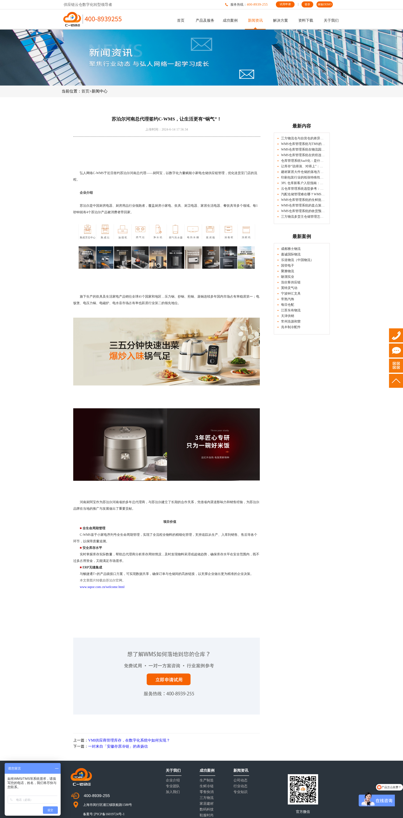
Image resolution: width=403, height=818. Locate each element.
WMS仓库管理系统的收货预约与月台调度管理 (303, 211)
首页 (180, 20)
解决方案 (280, 20)
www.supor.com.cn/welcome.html (102, 587)
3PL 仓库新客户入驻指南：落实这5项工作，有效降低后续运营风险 (303, 183)
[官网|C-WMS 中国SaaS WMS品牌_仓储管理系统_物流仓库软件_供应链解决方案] (92, 19)
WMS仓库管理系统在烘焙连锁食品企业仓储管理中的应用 (303, 155)
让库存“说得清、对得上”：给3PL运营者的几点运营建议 (303, 166)
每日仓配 (287, 304)
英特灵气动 (289, 288)
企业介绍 (173, 780)
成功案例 (230, 20)
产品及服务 (205, 20)
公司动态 (240, 780)
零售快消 (207, 792)
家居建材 (207, 803)
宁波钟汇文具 (291, 293)
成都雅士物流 (291, 249)
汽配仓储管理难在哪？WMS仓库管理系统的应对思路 (303, 194)
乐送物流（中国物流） (297, 260)
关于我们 (331, 20)
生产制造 (207, 780)
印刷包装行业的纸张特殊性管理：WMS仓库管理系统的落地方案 (303, 177)
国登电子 (287, 265)
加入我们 (173, 792)
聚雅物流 (287, 271)
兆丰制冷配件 (291, 327)
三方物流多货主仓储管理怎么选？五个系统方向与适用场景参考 (303, 216)
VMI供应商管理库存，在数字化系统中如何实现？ (129, 740)
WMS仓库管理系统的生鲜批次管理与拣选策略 (303, 200)
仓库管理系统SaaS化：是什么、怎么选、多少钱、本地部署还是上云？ (303, 160)
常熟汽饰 (287, 299)
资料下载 (305, 20)
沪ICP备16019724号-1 (109, 814)
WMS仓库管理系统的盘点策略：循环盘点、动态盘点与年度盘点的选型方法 (303, 205)
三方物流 (207, 798)
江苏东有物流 (291, 310)
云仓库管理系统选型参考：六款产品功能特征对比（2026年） (303, 188)
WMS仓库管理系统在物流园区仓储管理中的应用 (303, 149)
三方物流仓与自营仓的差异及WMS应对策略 (303, 138)
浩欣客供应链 (291, 282)
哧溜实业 (287, 276)
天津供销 (287, 316)
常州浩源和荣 (291, 321)
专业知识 (240, 792)
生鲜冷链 (207, 786)
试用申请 (285, 4)
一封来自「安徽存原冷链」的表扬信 (118, 746)
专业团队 (173, 786)
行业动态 (240, 786)
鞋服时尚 (207, 815)
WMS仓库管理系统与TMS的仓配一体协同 (303, 144)
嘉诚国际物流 (291, 254)
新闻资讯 (255, 20)
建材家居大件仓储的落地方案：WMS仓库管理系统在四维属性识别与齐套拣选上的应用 (303, 172)
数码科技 (207, 809)
